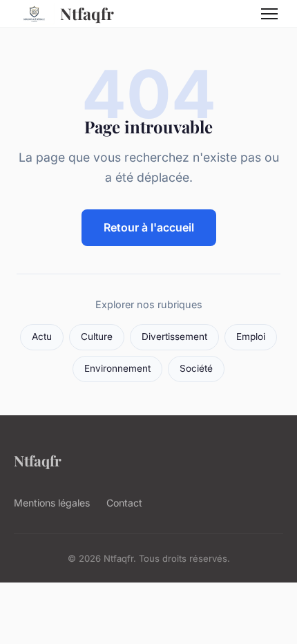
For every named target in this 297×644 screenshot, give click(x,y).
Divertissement (174, 336)
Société (196, 368)
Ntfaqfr (87, 13)
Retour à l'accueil (149, 227)
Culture (97, 336)
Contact (124, 503)
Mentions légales (52, 503)
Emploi (250, 336)
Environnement (117, 368)
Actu (42, 336)
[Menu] (269, 14)
